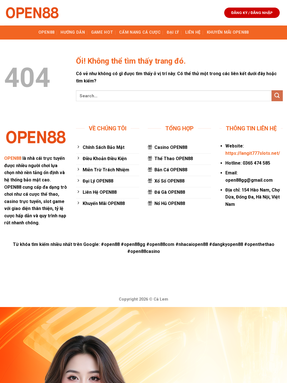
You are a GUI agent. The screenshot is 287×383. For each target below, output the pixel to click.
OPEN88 (46, 32)
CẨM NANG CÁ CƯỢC (140, 32)
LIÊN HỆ (193, 32)
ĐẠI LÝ (173, 32)
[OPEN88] (32, 12)
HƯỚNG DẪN (73, 32)
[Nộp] (277, 95)
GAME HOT (102, 32)
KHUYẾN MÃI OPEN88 (228, 32)
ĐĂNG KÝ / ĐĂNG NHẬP (252, 12)
